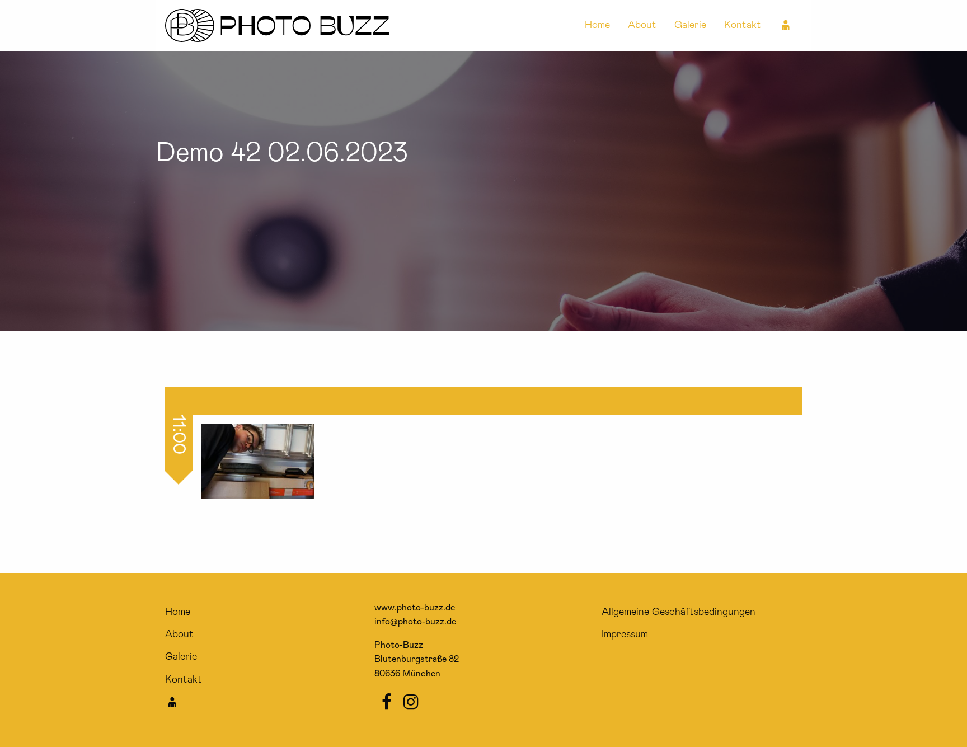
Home (597, 25)
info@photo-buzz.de (415, 621)
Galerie (690, 25)
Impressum (625, 634)
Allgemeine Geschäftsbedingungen (678, 612)
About (642, 25)
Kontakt (742, 25)
